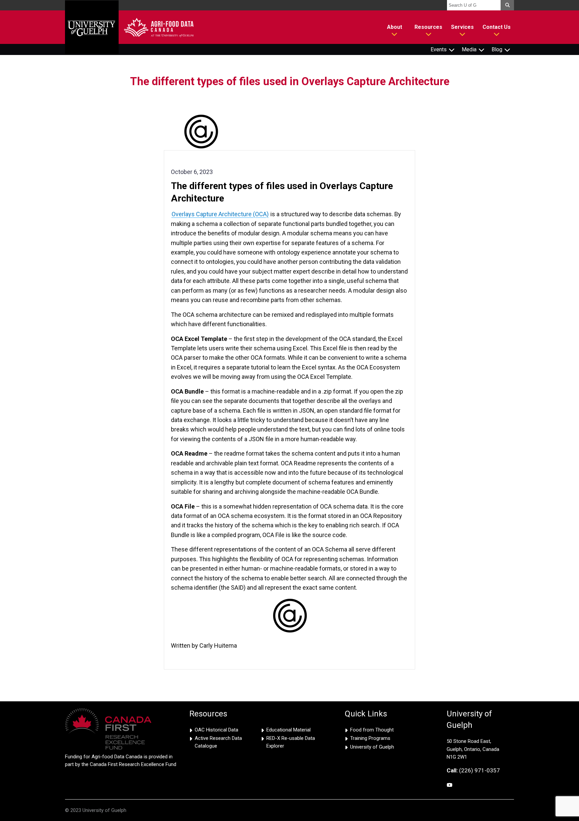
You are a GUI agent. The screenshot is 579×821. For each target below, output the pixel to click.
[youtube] (449, 785)
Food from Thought (372, 730)
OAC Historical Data (216, 730)
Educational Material (288, 730)
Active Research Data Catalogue (218, 742)
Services (462, 27)
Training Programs (370, 738)
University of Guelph (372, 747)
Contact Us (496, 27)
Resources (428, 27)
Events (439, 49)
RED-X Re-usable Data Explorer (290, 742)
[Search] (507, 5)
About (394, 27)
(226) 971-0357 (473, 770)
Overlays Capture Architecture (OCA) (220, 214)
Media (469, 49)
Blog (497, 49)
